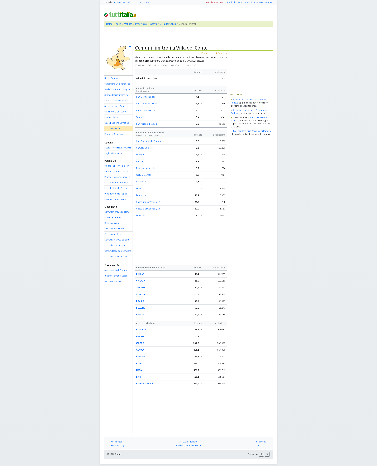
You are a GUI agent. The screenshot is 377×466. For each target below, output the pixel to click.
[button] (261, 454)
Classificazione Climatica (116, 123)
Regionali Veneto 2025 (114, 153)
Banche (268, 2)
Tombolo (140, 117)
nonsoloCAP (119, 2)
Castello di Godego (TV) (148, 208)
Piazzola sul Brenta (145, 168)
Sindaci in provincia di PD (116, 165)
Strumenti (261, 441)
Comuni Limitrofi (112, 128)
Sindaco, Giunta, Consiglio (117, 89)
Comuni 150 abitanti (115, 245)
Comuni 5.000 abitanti (116, 256)
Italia (118, 23)
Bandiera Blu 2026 (215, 2)
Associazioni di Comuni (115, 270)
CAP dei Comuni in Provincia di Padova (252, 131)
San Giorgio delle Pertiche (149, 141)
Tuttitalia (108, 2)
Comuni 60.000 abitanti (116, 239)
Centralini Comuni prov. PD (117, 171)
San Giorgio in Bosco (146, 97)
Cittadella (141, 181)
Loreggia (140, 154)
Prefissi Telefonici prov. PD (117, 177)
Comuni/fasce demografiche (117, 251)
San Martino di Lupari (146, 124)
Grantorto (141, 188)
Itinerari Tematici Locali (115, 275)
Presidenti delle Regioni (116, 193)
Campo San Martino (146, 110)
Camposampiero (144, 148)
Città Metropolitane (114, 228)
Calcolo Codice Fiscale (138, 2)
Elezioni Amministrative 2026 (117, 147)
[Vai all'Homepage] (121, 14)
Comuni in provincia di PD (116, 212)
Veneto (128, 23)
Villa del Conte (168, 23)
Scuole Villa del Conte (115, 106)
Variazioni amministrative (188, 445)
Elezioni (239, 2)
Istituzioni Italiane (188, 441)
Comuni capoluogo (113, 234)
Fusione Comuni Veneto (116, 199)
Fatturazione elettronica (116, 100)
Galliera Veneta (143, 175)
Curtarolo (140, 161)
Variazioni (230, 2)
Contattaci (261, 445)
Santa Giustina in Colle (147, 103)
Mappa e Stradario (113, 134)
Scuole (260, 2)
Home (109, 23)
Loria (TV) (140, 215)
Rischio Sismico (112, 117)
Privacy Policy (117, 445)
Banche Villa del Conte (115, 111)
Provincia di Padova (146, 23)
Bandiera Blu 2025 (113, 281)
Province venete (112, 217)
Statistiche (250, 2)
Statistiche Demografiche (117, 83)
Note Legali (116, 441)
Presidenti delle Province (116, 188)
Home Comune (111, 78)
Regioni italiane (111, 223)
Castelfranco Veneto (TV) (148, 202)
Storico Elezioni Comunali (116, 95)
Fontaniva (141, 195)
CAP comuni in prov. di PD (116, 182)
